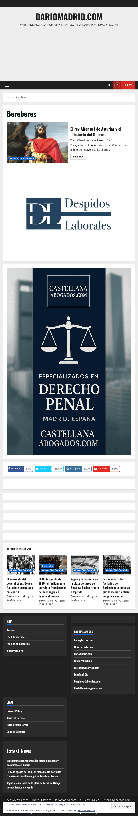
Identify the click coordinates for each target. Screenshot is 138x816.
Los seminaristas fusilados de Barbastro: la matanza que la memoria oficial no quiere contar (116, 587)
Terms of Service (16, 718)
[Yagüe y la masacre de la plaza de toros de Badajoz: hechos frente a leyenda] (85, 564)
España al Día (81, 674)
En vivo (128, 85)
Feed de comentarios (18, 644)
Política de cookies (86, 810)
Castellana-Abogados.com (88, 688)
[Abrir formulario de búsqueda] (109, 85)
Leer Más (79, 157)
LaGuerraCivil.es (83, 661)
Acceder (11, 630)
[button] (7, 85)
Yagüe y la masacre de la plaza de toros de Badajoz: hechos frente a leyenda (85, 585)
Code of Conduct (16, 732)
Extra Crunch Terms (17, 725)
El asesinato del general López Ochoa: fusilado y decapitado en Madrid (20, 585)
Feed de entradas (16, 637)
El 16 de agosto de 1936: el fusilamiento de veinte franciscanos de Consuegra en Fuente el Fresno (52, 587)
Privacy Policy (14, 711)
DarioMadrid (79, 139)
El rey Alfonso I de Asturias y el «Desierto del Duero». (37, 142)
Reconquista (27, 158)
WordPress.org (15, 651)
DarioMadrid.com (69, 16)
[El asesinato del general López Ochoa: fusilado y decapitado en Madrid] (21, 564)
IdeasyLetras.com (83, 640)
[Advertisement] (69, 52)
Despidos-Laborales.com (87, 681)
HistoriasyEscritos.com (86, 668)
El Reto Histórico (83, 647)
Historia (14, 158)
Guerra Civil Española (21, 570)
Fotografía (47, 566)
